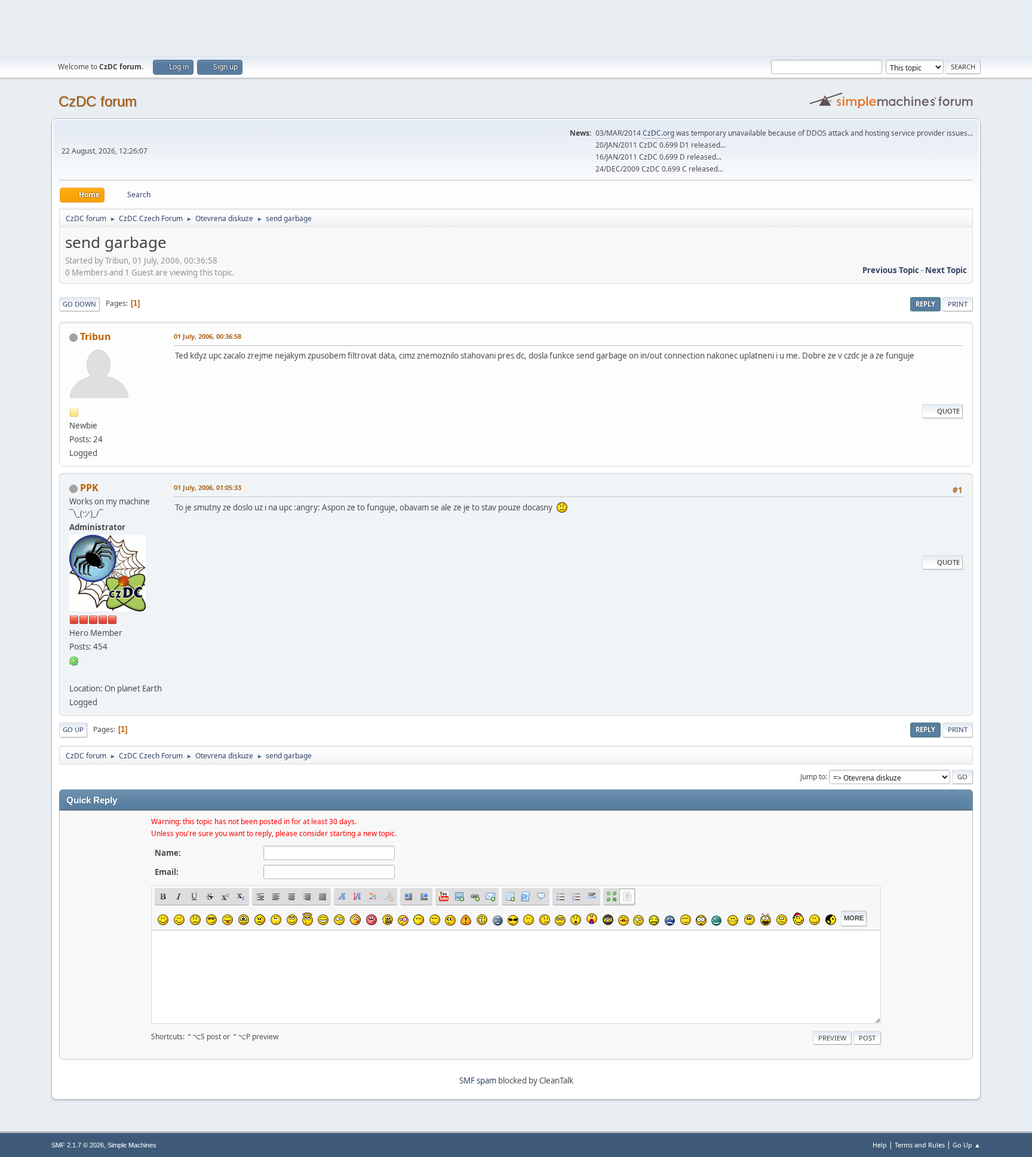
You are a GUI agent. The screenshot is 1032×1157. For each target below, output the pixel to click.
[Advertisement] (516, 27)
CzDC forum (98, 101)
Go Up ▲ (967, 1144)
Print (958, 303)
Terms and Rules (920, 1144)
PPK (89, 487)
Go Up (73, 729)
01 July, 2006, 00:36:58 (207, 336)
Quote (948, 410)
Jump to (812, 777)
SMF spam (477, 1080)
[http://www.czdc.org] (74, 674)
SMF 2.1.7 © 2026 (77, 1145)
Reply (925, 303)
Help (880, 1144)
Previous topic (890, 270)
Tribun (95, 336)
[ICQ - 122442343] (74, 660)
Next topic (946, 270)
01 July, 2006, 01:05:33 (207, 487)
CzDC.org (658, 133)
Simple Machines (132, 1145)
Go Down (79, 303)
